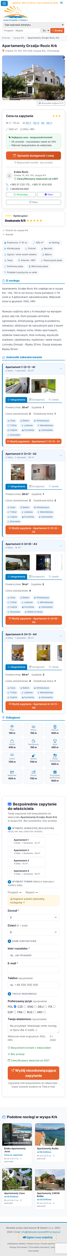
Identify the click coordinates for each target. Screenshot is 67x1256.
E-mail (13, 963)
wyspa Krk (18, 37)
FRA (20, 1012)
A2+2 (36, 122)
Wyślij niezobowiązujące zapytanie (35, 1073)
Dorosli (13, 910)
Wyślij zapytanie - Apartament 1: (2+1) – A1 (35, 441)
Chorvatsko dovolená (39, 1247)
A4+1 (49, 122)
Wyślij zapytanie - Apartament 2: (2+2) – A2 (35, 530)
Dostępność (38, 399)
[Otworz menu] (4, 3)
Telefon (20, 978)
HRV (40, 1012)
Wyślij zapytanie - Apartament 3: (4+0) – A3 (35, 620)
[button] (33, 219)
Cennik (55, 399)
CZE (21, 1006)
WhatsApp (22, 194)
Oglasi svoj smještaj (39, 1237)
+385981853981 (19, 188)
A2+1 (28, 122)
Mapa (35, 202)
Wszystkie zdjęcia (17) (52, 103)
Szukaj (58, 30)
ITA (50, 1006)
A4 (42, 122)
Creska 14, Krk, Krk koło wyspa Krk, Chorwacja (32, 50)
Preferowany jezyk (27, 1001)
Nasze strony (33, 1243)
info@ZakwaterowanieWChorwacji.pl (40, 1232)
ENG (30, 1006)
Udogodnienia (17, 399)
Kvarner (6, 37)
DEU (41, 1006)
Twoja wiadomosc (27, 1019)
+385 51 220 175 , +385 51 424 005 (31, 184)
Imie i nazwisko (19, 948)
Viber (50, 194)
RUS (30, 1012)
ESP (11, 1012)
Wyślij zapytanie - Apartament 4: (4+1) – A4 (35, 706)
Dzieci (18, 925)
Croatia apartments (50, 1243)
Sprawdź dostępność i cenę (35, 155)
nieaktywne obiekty (16, 1243)
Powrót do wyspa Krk (17, 230)
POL (11, 1006)
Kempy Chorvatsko (18, 1247)
